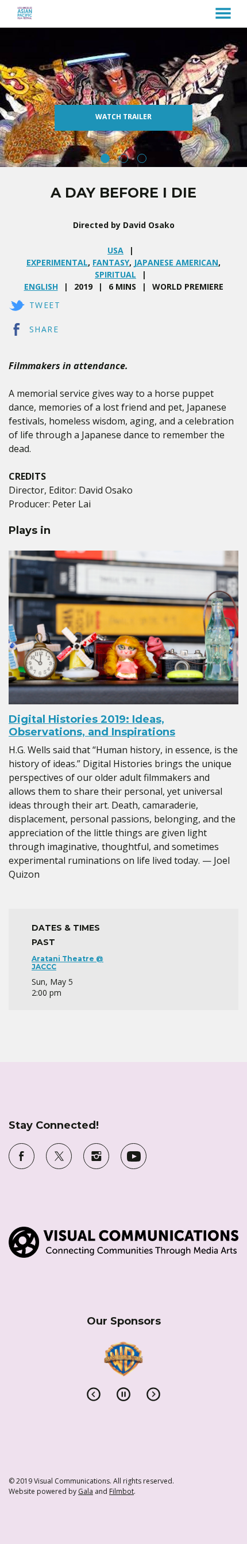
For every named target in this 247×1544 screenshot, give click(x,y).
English (41, 286)
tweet (44, 304)
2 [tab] (123, 158)
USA (115, 250)
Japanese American (176, 262)
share (44, 329)
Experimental (57, 262)
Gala (85, 1491)
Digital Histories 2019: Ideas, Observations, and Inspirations (92, 725)
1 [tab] (105, 158)
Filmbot (121, 1491)
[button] (223, 13)
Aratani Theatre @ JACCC (67, 962)
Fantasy (110, 262)
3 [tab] (141, 158)
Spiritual (115, 274)
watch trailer (123, 117)
